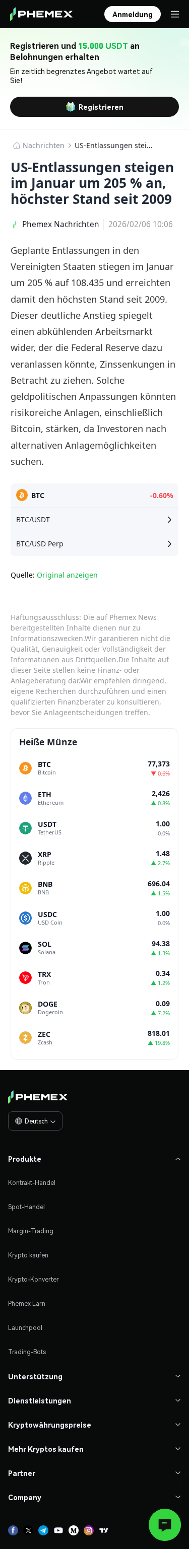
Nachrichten (44, 145)
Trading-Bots (27, 1352)
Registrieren (101, 106)
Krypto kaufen (28, 1255)
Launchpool (25, 1327)
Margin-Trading (30, 1231)
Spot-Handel (26, 1207)
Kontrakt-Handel (31, 1182)
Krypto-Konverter (33, 1279)
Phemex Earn (26, 1303)
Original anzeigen (67, 575)
